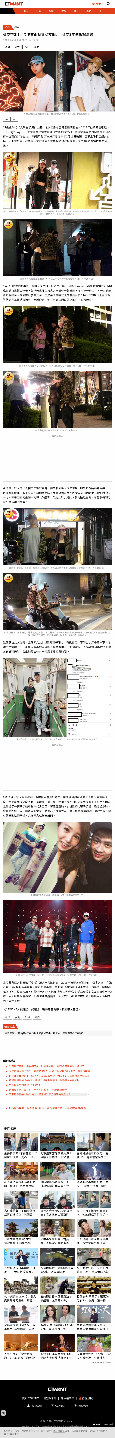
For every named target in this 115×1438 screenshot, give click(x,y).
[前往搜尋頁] (108, 4)
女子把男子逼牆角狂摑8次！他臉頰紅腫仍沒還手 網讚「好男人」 (94, 1212)
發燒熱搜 (87, 1398)
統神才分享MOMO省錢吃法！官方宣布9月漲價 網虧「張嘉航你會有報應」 (57, 1212)
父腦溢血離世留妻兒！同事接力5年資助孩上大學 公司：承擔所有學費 (20, 1327)
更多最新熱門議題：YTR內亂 (25, 1085)
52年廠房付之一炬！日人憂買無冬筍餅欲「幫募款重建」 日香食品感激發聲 (20, 1298)
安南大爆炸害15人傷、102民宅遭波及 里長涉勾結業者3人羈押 (94, 1355)
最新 (26, 11)
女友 (17, 47)
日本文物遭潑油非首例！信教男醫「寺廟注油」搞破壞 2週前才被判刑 (20, 1241)
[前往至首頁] (14, 4)
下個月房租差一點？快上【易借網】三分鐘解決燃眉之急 (40, 1094)
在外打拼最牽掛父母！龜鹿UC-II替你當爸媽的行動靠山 (93, 1155)
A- (14, 119)
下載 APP (95, 3)
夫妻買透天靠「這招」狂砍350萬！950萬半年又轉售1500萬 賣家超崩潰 (49, 1071)
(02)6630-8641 (36, 1107)
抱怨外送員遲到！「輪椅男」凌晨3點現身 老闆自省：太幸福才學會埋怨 (49, 1075)
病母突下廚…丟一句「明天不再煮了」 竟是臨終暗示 (38, 1089)
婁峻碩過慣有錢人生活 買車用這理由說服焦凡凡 (92, 1327)
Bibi (27, 47)
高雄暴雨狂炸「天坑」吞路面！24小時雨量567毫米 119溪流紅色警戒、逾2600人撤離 (94, 1270)
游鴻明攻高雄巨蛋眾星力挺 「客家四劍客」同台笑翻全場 (93, 1184)
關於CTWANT (30, 1398)
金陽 (7, 47)
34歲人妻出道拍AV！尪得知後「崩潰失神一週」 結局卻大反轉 (56, 1327)
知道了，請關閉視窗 (105, 1424)
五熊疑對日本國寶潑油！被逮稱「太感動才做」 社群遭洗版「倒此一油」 (56, 1298)
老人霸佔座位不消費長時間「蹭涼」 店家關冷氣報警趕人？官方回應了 (20, 1184)
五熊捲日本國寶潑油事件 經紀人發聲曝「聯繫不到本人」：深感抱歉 (57, 1355)
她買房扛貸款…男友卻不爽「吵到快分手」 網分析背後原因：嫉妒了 (46, 1066)
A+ (6, 119)
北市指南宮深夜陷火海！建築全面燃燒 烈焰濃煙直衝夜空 (56, 1155)
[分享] (3, 1413)
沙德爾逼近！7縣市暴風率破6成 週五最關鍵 (57, 1270)
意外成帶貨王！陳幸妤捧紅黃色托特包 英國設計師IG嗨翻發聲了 (20, 1212)
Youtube (60, 1405)
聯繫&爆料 (49, 1398)
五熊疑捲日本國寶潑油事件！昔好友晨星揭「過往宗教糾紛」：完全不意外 (92, 1241)
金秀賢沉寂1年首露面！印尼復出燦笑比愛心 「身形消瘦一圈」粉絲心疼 (20, 1155)
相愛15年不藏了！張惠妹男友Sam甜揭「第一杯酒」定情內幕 (93, 1298)
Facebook (36, 1405)
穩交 (36, 47)
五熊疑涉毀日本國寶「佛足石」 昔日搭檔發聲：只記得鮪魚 (20, 1270)
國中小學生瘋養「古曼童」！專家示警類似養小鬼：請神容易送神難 (56, 1241)
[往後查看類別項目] (98, 11)
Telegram (82, 1405)
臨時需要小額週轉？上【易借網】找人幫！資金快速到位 (56, 1184)
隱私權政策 (59, 1430)
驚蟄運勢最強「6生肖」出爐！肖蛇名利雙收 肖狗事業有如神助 (44, 1080)
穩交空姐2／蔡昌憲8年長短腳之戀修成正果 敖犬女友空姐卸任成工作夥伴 (44, 1033)
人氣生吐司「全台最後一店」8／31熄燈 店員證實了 (21, 1355)
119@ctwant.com (75, 1107)
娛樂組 (12, 40)
